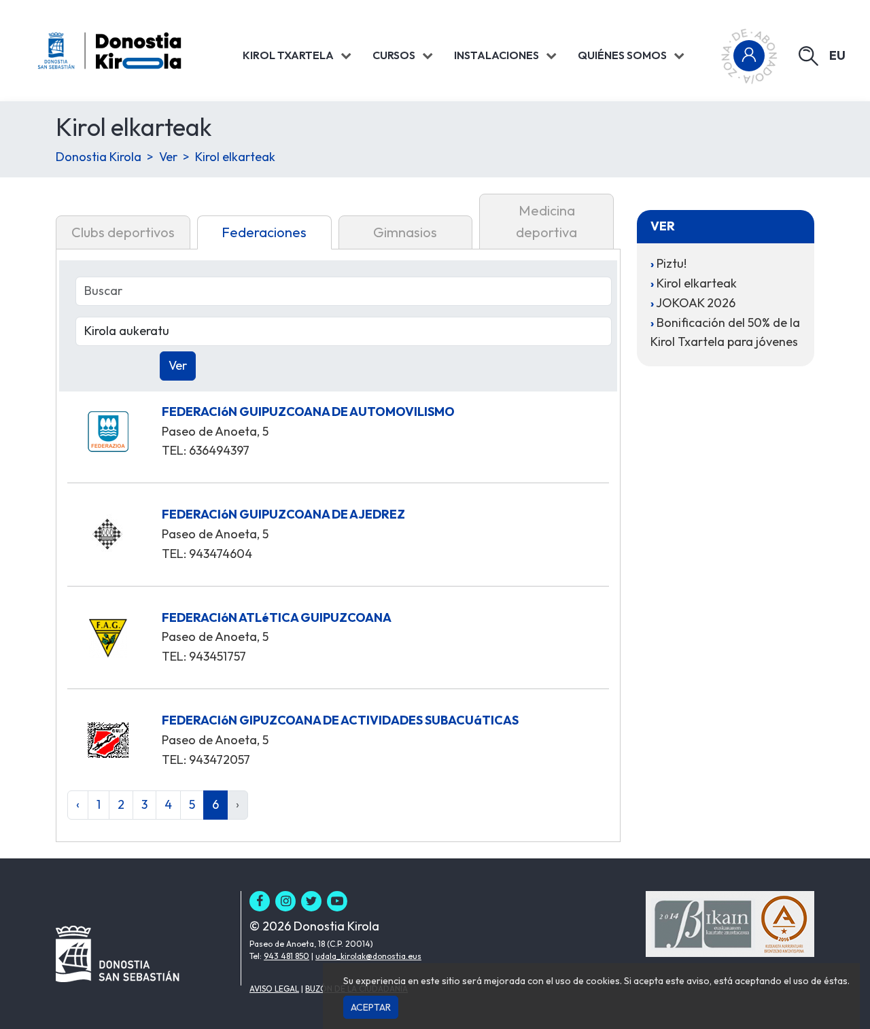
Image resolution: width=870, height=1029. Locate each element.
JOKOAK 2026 (695, 303)
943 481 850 (286, 956)
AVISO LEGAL (274, 988)
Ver (168, 156)
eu (837, 55)
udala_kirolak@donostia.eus (368, 956)
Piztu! (671, 263)
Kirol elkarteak (235, 156)
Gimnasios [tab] (405, 232)
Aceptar (371, 1007)
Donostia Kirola (98, 156)
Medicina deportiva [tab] (546, 221)
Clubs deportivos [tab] (123, 232)
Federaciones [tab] (264, 232)
